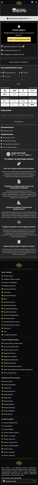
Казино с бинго (8, 449)
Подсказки (7, 328)
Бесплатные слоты (9, 302)
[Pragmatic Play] (5, 104)
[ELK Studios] (32, 104)
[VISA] (14, 90)
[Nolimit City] (14, 101)
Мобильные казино (9, 286)
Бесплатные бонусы (10, 289)
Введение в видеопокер (11, 360)
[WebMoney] (23, 90)
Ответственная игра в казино (12, 366)
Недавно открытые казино (12, 279)
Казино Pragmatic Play (10, 423)
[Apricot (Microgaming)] (14, 104)
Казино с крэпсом (9, 455)
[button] (19, 481)
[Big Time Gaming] (23, 104)
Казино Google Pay (9, 408)
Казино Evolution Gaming (11, 433)
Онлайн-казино (8, 276)
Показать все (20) (33, 87)
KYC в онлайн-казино (10, 373)
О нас (5, 331)
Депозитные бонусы (10, 296)
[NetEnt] (5, 101)
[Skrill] (32, 90)
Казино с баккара (9, 452)
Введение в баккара (10, 363)
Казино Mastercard (9, 391)
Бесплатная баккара (10, 312)
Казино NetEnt (8, 426)
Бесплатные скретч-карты (12, 325)
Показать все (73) (33, 98)
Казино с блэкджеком (10, 442)
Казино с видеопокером (11, 446)
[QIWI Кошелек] (14, 94)
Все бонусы (7, 292)
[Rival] (23, 101)
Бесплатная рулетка (10, 305)
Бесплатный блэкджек (11, 309)
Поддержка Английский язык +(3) (14, 54)
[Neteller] (23, 94)
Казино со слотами (9, 436)
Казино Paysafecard (10, 385)
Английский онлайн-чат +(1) (12, 50)
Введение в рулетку (9, 353)
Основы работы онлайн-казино (13, 343)
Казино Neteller (8, 394)
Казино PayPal (8, 381)
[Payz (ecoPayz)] (5, 94)
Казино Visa (7, 388)
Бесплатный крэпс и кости (12, 322)
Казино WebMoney (9, 411)
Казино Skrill (7, 398)
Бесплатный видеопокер (11, 315)
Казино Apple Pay (9, 404)
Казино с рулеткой (9, 439)
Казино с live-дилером (10, 282)
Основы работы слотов (11, 350)
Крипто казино (8, 401)
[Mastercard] (5, 90)
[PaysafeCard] (32, 94)
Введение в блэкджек (10, 356)
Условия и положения (10, 335)
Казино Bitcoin (8, 414)
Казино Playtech (8, 429)
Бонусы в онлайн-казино (11, 347)
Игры (5, 299)
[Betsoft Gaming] (32, 101)
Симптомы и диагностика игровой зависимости (18, 370)
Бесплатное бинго (9, 318)
